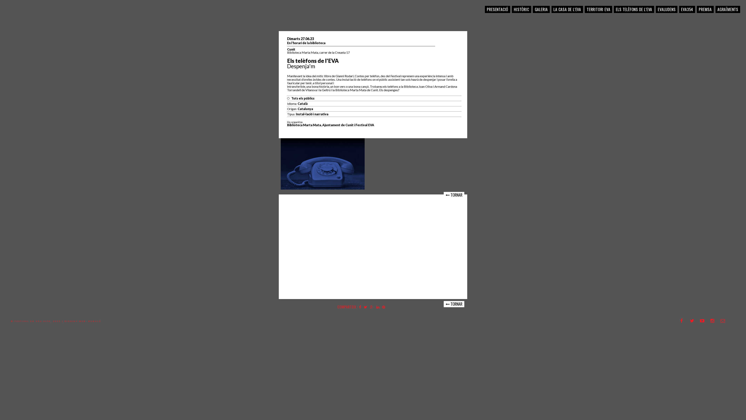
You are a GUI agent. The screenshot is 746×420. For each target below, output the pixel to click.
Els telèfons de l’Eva (634, 9)
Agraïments (727, 9)
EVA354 (687, 9)
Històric (521, 9)
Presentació (497, 9)
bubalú (94, 321)
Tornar (456, 195)
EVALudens (666, 9)
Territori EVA (598, 9)
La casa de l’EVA (567, 9)
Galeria (541, 9)
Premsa (705, 9)
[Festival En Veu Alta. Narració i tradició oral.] (17, 17)
